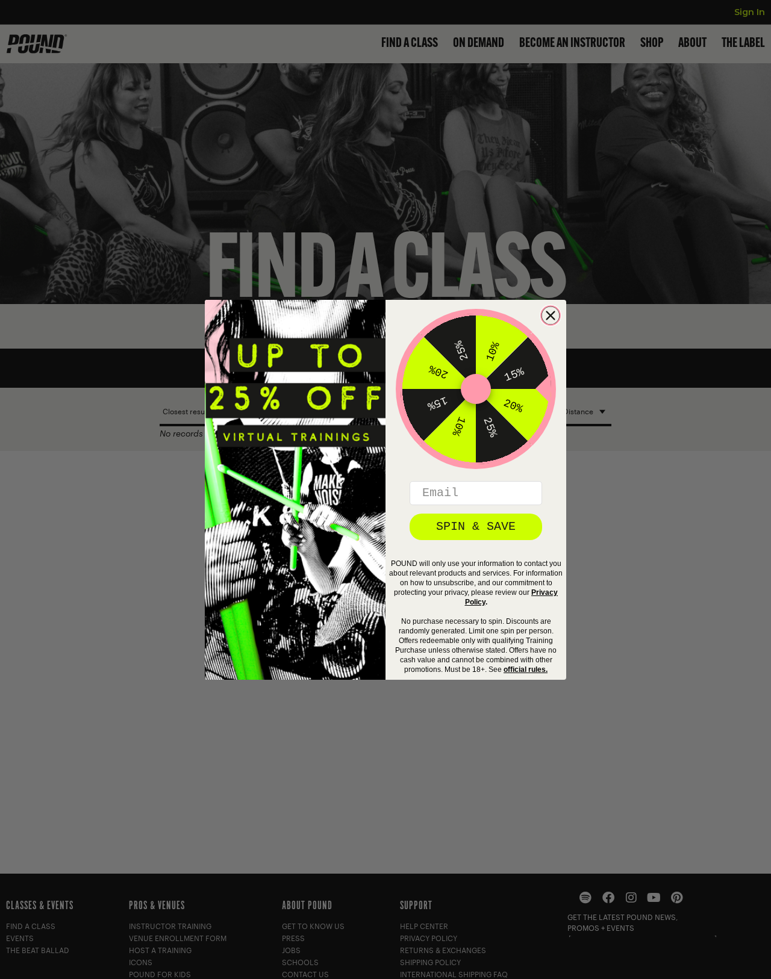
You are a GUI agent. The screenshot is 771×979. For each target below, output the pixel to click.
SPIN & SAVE (476, 526)
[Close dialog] (550, 315)
